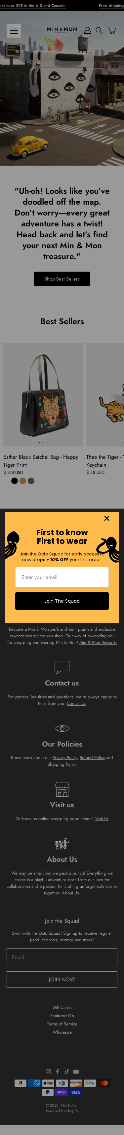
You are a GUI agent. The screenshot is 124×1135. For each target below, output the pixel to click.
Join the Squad (62, 601)
